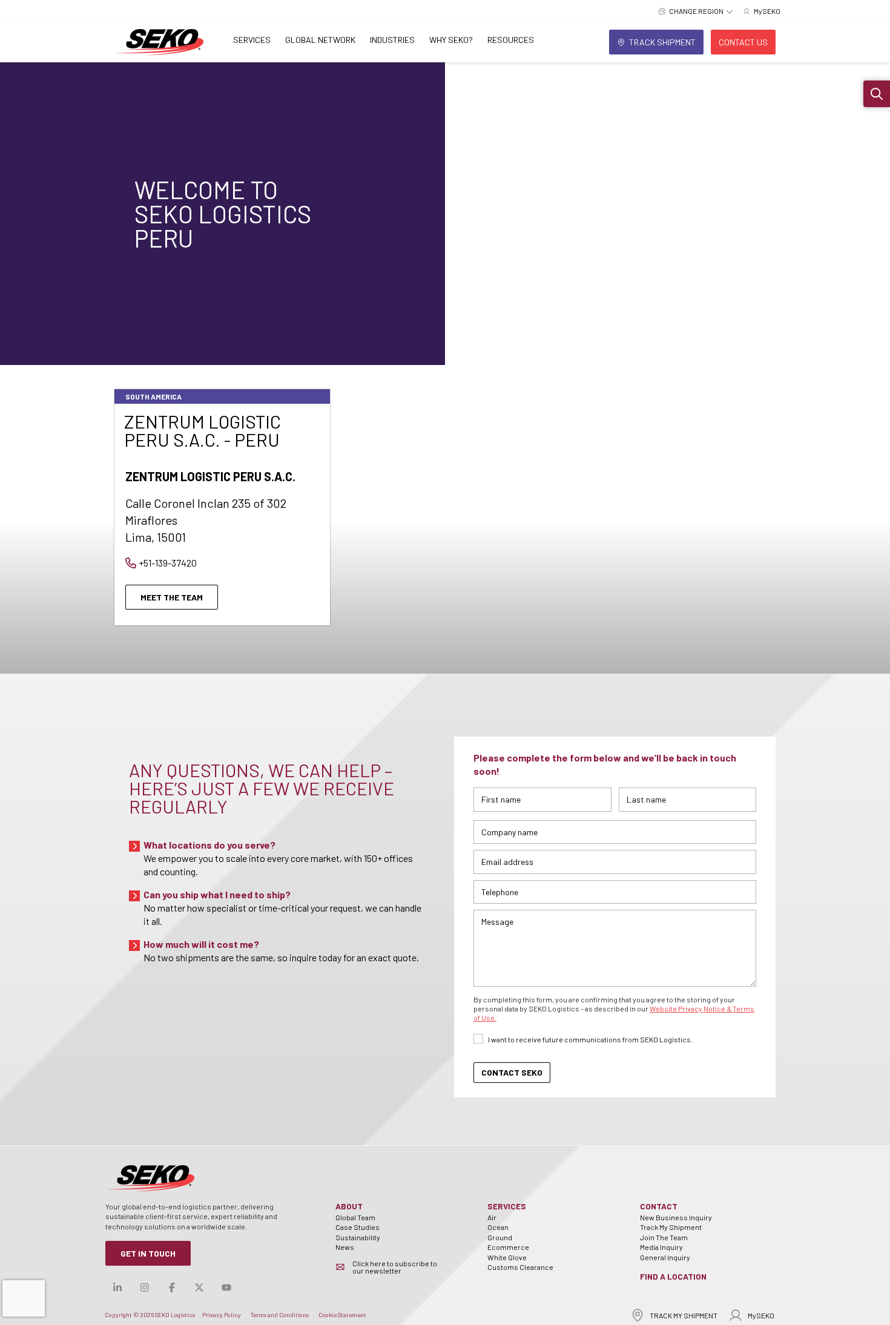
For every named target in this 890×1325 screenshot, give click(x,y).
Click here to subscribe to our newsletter (394, 1267)
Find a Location (673, 1276)
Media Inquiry (661, 1247)
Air (491, 1217)
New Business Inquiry (676, 1217)
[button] (876, 94)
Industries (392, 40)
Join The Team (664, 1237)
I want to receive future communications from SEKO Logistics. (590, 1039)
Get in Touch (148, 1253)
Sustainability (357, 1237)
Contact (658, 1206)
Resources (510, 40)
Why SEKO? (451, 40)
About (349, 1206)
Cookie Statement (342, 1314)
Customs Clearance (520, 1267)
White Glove (507, 1257)
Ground (499, 1237)
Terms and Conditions (280, 1314)
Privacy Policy (221, 1314)
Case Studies (357, 1227)
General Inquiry (665, 1257)
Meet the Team (171, 597)
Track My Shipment (671, 1227)
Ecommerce (508, 1247)
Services (252, 40)
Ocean (498, 1227)
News (344, 1247)
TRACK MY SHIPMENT (683, 1315)
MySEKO (761, 1315)
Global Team (355, 1217)
